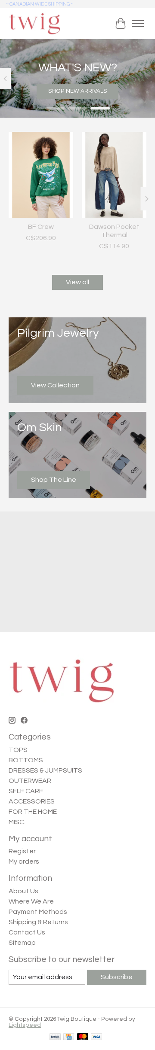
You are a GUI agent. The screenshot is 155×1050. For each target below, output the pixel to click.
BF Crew (41, 226)
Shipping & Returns (38, 922)
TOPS (18, 749)
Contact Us (27, 932)
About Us (23, 891)
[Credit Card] (68, 1037)
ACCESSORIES (32, 801)
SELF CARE (26, 791)
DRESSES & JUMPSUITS (45, 770)
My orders (24, 861)
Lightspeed (25, 1025)
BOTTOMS (26, 760)
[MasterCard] (82, 1037)
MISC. (17, 822)
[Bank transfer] (55, 1037)
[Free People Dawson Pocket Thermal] (114, 175)
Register (22, 851)
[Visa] (96, 1037)
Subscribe (117, 977)
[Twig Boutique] (34, 24)
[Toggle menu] (137, 23)
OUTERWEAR (30, 780)
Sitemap (22, 942)
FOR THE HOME (33, 811)
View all (77, 282)
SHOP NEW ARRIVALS (77, 91)
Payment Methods (38, 911)
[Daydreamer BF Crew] (41, 175)
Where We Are (31, 901)
